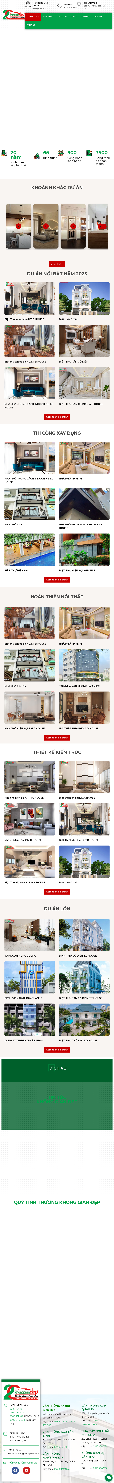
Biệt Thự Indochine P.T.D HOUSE (24, 319)
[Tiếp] (104, 226)
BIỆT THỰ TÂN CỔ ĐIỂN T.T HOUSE (80, 998)
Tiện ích (97, 17)
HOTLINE (68, 4)
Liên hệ (85, 17)
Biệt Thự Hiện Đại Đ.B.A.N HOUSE (24, 882)
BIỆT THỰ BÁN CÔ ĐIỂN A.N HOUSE (81, 404)
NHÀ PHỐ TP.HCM (15, 524)
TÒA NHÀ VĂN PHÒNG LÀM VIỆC (79, 686)
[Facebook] (15, 1470)
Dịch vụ (62, 17)
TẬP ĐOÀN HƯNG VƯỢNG (20, 955)
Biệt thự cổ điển (68, 319)
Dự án (74, 17)
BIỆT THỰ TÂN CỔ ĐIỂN (73, 361)
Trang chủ (33, 17)
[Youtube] (26, 1470)
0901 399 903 (17, 1412)
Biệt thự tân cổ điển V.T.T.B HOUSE (25, 361)
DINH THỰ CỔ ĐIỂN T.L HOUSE (78, 955)
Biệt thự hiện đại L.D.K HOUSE (77, 797)
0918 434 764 (17, 1409)
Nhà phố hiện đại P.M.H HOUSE (23, 840)
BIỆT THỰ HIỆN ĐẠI (16, 570)
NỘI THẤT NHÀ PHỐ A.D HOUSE (78, 728)
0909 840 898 (17, 1420)
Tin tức (31, 25)
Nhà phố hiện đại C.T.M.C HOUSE (24, 797)
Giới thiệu (48, 17)
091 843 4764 (61, 1421)
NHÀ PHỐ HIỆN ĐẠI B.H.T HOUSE (24, 728)
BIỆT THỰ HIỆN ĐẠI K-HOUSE (77, 570)
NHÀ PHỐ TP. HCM (70, 478)
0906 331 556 (16, 1416)
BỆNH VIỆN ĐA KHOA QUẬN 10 (23, 998)
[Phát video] (18, 226)
